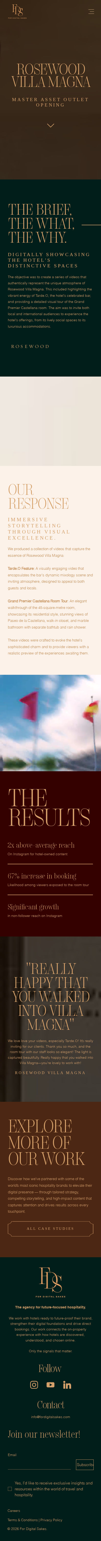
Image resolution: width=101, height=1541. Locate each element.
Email (12, 1455)
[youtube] (50, 1385)
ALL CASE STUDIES (50, 1229)
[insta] (34, 1385)
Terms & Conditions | (24, 1520)
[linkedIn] (67, 1385)
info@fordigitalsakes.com (50, 1417)
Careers (14, 1510)
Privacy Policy (51, 1520)
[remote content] (50, 864)
